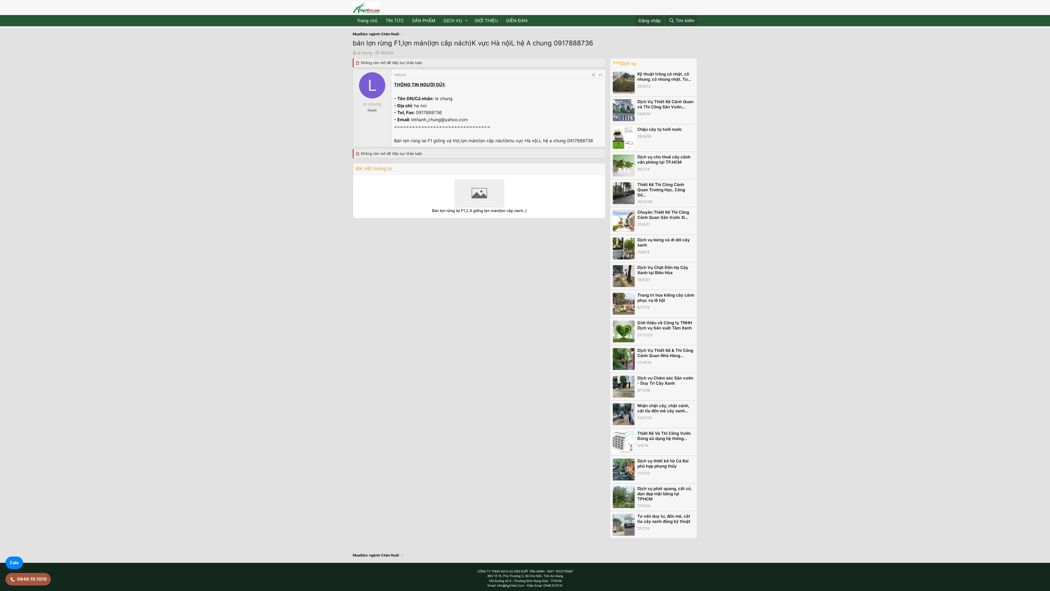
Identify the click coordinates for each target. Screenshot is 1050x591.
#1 (601, 75)
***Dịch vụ (624, 63)
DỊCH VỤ (453, 20)
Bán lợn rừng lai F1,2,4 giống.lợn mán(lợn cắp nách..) (479, 210)
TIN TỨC (395, 20)
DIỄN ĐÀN (516, 20)
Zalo (14, 562)
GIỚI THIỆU (486, 20)
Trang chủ (367, 20)
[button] (467, 21)
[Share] (593, 74)
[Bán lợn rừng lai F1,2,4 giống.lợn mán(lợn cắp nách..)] (479, 193)
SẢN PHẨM (423, 20)
